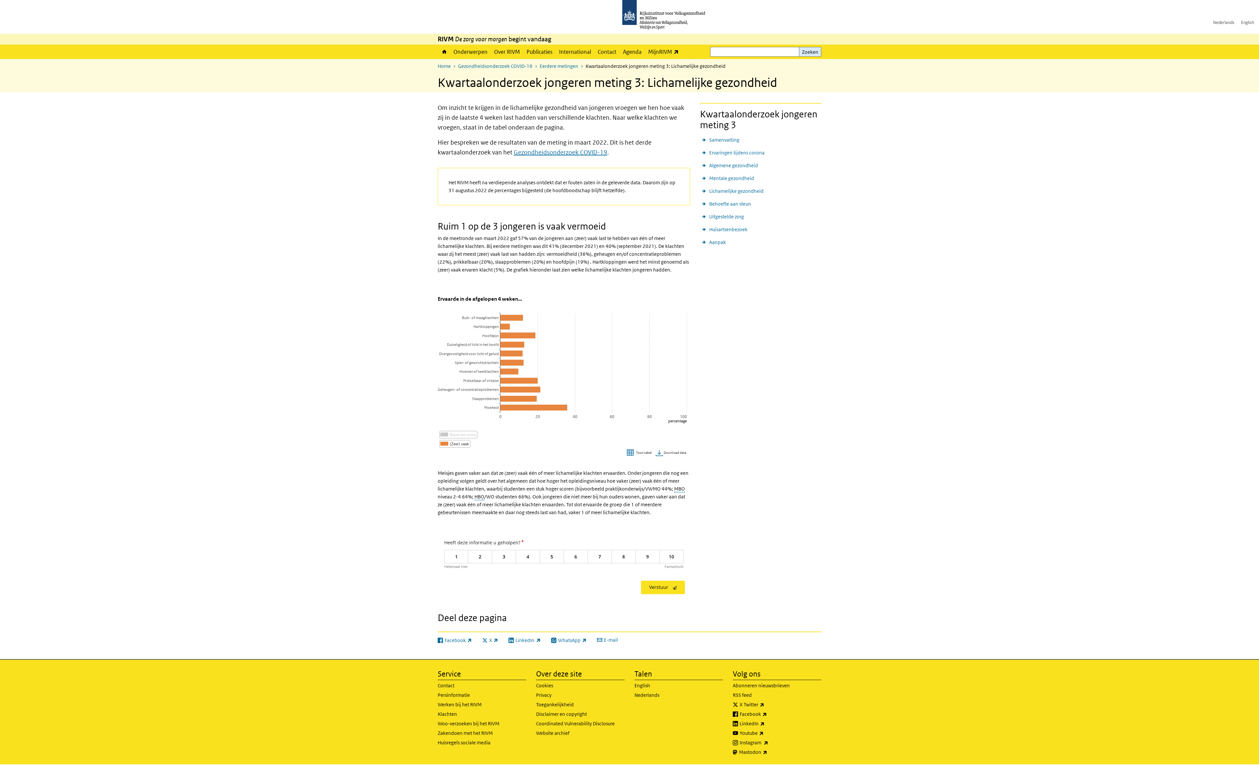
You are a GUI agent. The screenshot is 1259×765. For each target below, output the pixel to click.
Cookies (544, 685)
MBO (679, 489)
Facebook (768, 714)
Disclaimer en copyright (561, 714)
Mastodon (767, 752)
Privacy (543, 695)
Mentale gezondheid (731, 178)
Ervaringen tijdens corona (737, 153)
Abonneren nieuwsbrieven (761, 685)
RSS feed (742, 695)
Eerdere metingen (559, 66)
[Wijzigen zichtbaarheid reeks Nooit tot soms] (458, 434)
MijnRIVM (665, 51)
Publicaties (539, 51)
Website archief (553, 733)
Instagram (768, 742)
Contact (607, 51)
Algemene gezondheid (733, 165)
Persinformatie (454, 695)
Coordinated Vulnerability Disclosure (575, 723)
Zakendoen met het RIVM (465, 733)
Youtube (766, 733)
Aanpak (717, 242)
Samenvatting (724, 140)
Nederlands (1223, 22)
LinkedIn (766, 723)
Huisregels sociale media (464, 742)
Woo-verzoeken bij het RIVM (468, 723)
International (575, 51)
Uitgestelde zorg (726, 216)
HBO (479, 496)
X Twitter (766, 704)
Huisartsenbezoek (728, 229)
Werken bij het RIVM (460, 704)
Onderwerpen (470, 51)
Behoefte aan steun (730, 204)
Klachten (447, 714)
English (1247, 22)
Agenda (632, 51)
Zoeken (810, 52)
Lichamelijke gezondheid (736, 191)
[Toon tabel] (640, 453)
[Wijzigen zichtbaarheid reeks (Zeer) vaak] (455, 444)
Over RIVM (507, 51)
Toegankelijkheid (555, 704)
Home (444, 52)
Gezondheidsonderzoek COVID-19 (495, 66)
